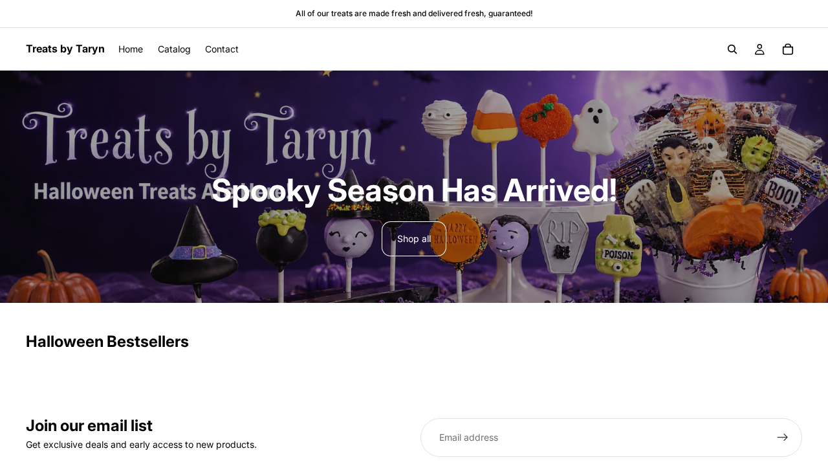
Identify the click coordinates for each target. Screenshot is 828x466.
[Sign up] (782, 437)
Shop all (414, 238)
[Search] (732, 49)
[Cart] (788, 49)
